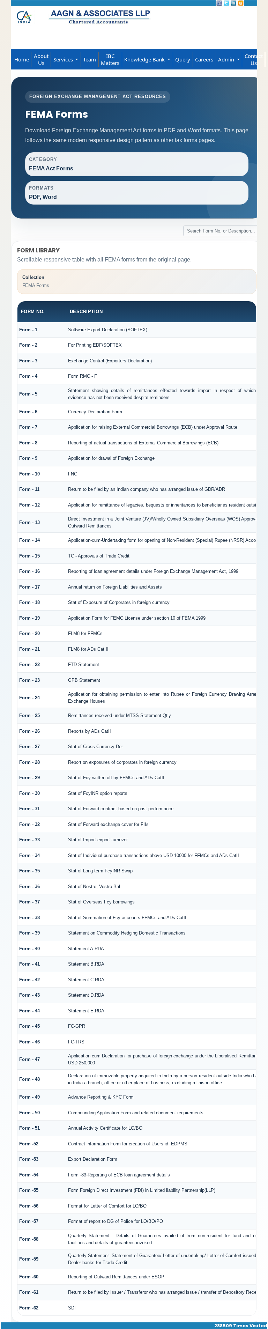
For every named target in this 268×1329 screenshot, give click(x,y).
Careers (204, 59)
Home (21, 59)
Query (182, 59)
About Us (41, 59)
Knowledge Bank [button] (145, 59)
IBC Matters (110, 59)
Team (89, 59)
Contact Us (254, 59)
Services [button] (63, 59)
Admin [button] (227, 59)
